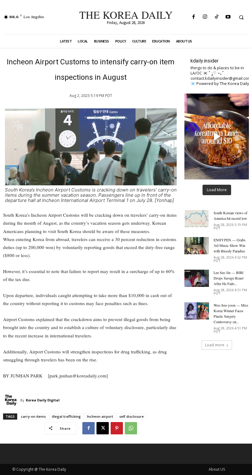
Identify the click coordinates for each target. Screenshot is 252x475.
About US (217, 469)
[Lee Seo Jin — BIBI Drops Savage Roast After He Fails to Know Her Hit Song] (196, 278)
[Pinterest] (117, 428)
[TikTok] (216, 17)
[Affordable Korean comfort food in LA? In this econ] (216, 136)
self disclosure (131, 416)
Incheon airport (100, 416)
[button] (241, 17)
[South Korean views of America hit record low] (196, 218)
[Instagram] (205, 17)
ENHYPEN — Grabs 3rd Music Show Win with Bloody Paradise (230, 245)
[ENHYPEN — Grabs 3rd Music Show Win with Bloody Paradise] (196, 245)
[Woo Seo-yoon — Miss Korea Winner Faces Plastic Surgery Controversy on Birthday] (196, 311)
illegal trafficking (66, 416)
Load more (214, 345)
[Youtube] (228, 17)
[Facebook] (194, 17)
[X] (102, 428)
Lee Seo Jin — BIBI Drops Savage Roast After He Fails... (228, 278)
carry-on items (33, 416)
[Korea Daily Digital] (11, 400)
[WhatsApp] (131, 428)
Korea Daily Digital (43, 400)
